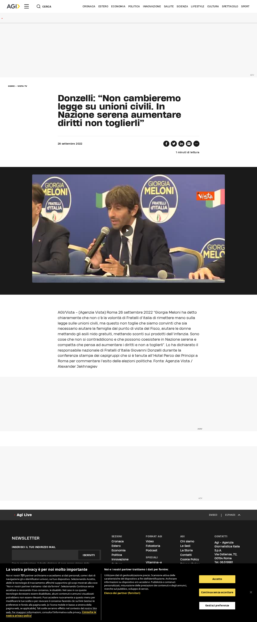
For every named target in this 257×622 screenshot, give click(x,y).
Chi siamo (187, 541)
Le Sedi (185, 546)
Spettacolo (230, 6)
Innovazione (152, 6)
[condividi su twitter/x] (174, 144)
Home (11, 86)
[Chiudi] (251, 592)
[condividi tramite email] (189, 144)
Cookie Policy (189, 559)
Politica (134, 6)
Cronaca (89, 6)
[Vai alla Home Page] (13, 6)
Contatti (186, 555)
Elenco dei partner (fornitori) (122, 593)
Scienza (182, 6)
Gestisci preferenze (217, 605)
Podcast (151, 550)
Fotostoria (153, 546)
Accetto (217, 579)
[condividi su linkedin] (181, 144)
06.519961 (226, 562)
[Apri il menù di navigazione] (26, 6)
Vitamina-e (154, 562)
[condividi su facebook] (166, 144)
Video (150, 541)
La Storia (186, 550)
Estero (103, 6)
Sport (245, 6)
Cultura (213, 6)
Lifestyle (197, 6)
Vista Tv (22, 86)
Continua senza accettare (217, 592)
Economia (118, 6)
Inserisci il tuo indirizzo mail (34, 547)
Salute (169, 6)
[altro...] (196, 144)
